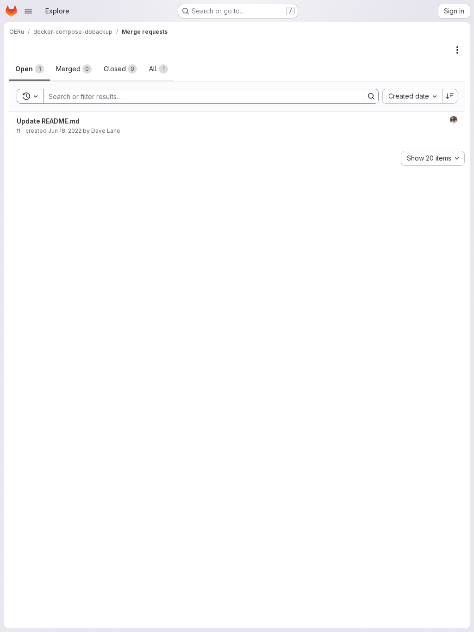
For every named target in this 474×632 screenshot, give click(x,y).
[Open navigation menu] (28, 11)
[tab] (29, 69)
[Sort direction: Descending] (450, 96)
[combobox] (412, 96)
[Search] (371, 96)
